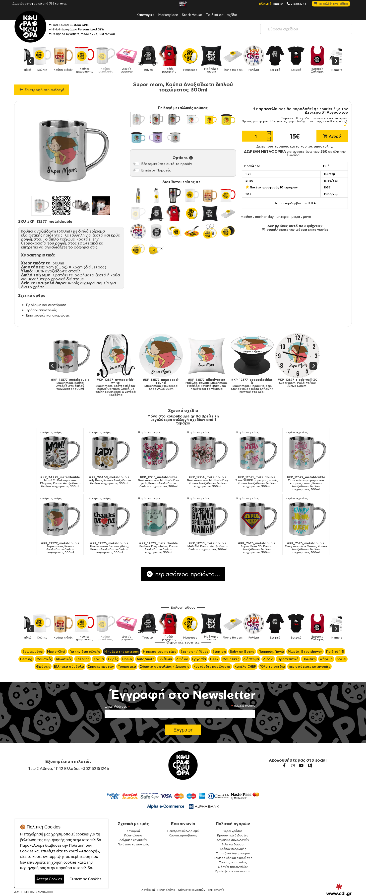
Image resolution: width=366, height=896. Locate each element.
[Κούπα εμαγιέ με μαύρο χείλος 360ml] (174, 137)
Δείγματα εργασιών (133, 840)
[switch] (136, 163)
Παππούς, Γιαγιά (271, 651)
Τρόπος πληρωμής (233, 849)
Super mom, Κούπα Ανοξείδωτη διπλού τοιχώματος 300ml (67, 384)
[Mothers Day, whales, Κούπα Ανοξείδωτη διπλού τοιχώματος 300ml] (158, 518)
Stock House (192, 14)
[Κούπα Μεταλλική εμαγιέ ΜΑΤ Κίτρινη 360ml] (228, 119)
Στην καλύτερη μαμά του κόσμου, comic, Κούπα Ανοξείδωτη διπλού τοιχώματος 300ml (306, 483)
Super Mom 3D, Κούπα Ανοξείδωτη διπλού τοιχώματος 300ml (256, 548)
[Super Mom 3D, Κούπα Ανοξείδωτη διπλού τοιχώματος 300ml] (256, 518)
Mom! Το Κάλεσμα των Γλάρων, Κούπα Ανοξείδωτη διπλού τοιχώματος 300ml (60, 482)
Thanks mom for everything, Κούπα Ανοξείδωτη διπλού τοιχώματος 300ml (109, 548)
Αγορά (334, 136)
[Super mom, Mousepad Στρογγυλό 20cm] (158, 355)
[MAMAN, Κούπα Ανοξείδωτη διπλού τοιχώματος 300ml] (207, 518)
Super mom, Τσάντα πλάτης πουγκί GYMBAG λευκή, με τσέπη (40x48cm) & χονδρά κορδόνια (112, 387)
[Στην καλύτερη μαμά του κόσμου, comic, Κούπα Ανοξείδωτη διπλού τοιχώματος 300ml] (306, 452)
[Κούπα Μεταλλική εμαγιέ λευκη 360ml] (192, 119)
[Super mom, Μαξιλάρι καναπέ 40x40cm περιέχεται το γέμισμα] (203, 355)
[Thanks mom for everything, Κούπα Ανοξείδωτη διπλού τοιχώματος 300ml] (109, 518)
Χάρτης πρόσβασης (183, 835)
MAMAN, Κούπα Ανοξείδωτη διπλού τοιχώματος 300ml (207, 546)
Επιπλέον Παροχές (156, 170)
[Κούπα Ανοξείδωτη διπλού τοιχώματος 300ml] (138, 119)
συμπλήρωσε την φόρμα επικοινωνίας (296, 230)
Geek (214, 659)
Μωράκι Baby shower (305, 651)
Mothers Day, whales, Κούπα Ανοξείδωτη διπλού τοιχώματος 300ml (158, 548)
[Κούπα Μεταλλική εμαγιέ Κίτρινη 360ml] (210, 119)
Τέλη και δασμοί (233, 844)
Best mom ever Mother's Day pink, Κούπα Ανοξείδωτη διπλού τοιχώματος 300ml (158, 482)
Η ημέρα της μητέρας (51, 432)
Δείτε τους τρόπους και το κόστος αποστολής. (294, 146)
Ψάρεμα (326, 659)
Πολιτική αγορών (233, 824)
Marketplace (168, 14)
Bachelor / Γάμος (194, 651)
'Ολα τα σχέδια (272, 666)
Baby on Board (242, 651)
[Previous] (30, 61)
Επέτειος (82, 659)
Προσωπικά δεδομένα (232, 835)
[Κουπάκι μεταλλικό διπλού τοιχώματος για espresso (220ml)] (174, 119)
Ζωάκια (182, 659)
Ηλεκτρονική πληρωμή (183, 831)
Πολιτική (309, 659)
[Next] (335, 61)
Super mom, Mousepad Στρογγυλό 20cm (158, 384)
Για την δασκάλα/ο (84, 651)
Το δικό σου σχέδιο (221, 14)
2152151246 (298, 3)
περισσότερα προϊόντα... (186, 574)
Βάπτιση (219, 651)
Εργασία (199, 659)
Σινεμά (98, 659)
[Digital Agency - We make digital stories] (339, 890)
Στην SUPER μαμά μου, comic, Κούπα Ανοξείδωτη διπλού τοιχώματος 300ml (256, 482)
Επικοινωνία (183, 824)
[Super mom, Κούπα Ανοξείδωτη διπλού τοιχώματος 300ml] (67, 355)
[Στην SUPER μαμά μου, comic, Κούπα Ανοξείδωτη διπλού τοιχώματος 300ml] (256, 452)
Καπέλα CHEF (245, 666)
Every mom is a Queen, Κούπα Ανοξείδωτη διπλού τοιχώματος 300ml (306, 548)
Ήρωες (127, 659)
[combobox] (306, 29)
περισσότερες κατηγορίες (309, 666)
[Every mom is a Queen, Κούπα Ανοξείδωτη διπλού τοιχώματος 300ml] (306, 518)
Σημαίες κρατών (101, 666)
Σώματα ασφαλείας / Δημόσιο (164, 666)
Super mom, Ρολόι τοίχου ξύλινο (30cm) (294, 382)
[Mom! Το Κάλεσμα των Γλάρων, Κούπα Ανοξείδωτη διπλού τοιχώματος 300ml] (60, 452)
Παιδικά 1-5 (335, 651)
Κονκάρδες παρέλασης (212, 666)
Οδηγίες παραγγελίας (233, 867)
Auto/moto (146, 659)
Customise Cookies (85, 879)
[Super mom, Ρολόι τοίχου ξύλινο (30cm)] (294, 355)
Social (341, 659)
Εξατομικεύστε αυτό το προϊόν (166, 164)
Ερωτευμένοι (32, 651)
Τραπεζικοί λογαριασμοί (233, 853)
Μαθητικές (230, 659)
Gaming (26, 659)
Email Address (117, 706)
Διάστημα (251, 659)
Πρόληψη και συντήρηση (46, 305)
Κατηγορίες (145, 14)
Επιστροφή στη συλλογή (44, 89)
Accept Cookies (49, 879)
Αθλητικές (64, 659)
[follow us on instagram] (292, 765)
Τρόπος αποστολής (233, 862)
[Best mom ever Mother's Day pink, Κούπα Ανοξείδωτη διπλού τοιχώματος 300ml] (158, 452)
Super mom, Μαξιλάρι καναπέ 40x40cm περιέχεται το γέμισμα (204, 384)
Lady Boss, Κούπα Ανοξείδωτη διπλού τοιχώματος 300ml (109, 480)
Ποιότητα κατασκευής (133, 844)
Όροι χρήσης (233, 831)
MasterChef (56, 651)
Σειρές (113, 659)
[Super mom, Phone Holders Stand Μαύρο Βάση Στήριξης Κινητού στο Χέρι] (249, 355)
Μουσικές (44, 659)
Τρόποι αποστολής (41, 310)
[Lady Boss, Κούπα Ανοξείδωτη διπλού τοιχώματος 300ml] (109, 452)
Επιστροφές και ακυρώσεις (48, 315)
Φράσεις (43, 666)
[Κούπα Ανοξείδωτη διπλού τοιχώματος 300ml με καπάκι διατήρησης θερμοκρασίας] (156, 119)
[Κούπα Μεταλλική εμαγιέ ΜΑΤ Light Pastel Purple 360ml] (156, 137)
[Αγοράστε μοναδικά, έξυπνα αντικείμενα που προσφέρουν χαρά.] (30, 26)
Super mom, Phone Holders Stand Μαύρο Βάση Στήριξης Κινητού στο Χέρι (249, 385)
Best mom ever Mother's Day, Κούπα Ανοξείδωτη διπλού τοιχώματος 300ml (207, 482)
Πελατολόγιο (133, 835)
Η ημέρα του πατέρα (160, 651)
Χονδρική (133, 831)
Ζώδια (268, 659)
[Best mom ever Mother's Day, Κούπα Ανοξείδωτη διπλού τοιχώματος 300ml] (207, 452)
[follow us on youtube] (301, 765)
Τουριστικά (127, 666)
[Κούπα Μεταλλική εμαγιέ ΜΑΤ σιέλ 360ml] (138, 137)
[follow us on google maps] (309, 765)
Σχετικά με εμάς (133, 824)
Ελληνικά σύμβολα (69, 666)
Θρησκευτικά (288, 659)
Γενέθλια (165, 659)
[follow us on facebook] (284, 765)
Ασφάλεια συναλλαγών (233, 840)
